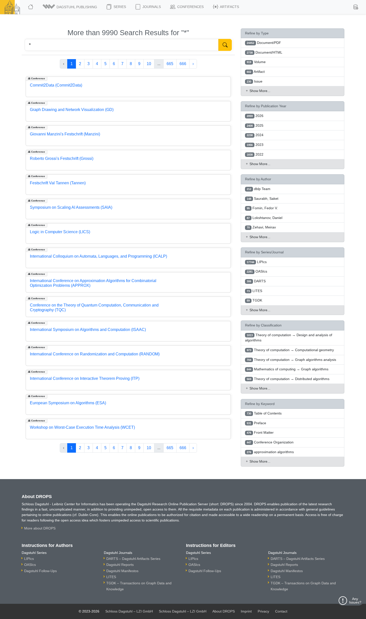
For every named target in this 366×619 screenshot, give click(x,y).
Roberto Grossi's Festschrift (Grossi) (61, 158)
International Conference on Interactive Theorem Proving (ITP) (84, 378)
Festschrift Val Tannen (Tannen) (58, 183)
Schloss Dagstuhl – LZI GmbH (129, 611)
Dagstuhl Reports (120, 565)
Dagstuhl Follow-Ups (40, 571)
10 (149, 64)
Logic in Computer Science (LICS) (60, 232)
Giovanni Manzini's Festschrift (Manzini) (65, 134)
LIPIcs (29, 559)
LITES (111, 577)
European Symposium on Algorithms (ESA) (68, 403)
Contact (281, 611)
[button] (70, 7)
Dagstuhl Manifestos (122, 571)
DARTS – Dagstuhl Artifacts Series (133, 559)
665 (170, 64)
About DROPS (223, 611)
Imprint (246, 611)
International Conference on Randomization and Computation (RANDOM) (95, 354)
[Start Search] (225, 45)
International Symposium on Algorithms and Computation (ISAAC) (88, 329)
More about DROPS (40, 528)
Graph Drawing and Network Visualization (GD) (72, 109)
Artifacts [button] (229, 7)
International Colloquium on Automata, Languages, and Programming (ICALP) (98, 256)
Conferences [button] (190, 7)
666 (183, 64)
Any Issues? (355, 600)
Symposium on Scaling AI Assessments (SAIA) (71, 207)
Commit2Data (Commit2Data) (56, 85)
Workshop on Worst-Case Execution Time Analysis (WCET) (82, 427)
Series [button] (119, 7)
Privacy (263, 611)
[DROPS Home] (31, 7)
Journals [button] (151, 7)
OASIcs (30, 565)
